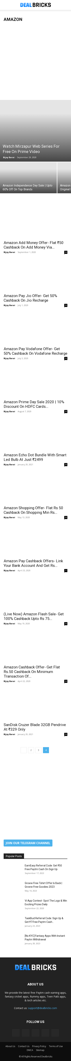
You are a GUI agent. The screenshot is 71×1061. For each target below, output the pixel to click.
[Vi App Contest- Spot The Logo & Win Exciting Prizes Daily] (13, 905)
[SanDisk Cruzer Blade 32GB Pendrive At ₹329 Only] (35, 704)
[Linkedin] (25, 1032)
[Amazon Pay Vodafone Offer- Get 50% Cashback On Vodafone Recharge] (35, 328)
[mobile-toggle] (6, 5)
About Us (10, 1046)
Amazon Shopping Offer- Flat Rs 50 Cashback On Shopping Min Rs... (33, 510)
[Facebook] (15, 1032)
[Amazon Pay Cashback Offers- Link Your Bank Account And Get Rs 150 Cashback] (35, 540)
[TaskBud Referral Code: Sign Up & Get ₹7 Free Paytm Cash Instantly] (13, 922)
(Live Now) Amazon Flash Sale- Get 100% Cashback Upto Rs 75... (34, 616)
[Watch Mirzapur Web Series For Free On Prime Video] (35, 131)
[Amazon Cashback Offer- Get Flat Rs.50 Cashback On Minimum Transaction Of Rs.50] (35, 647)
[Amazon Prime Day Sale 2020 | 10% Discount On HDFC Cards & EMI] (35, 381)
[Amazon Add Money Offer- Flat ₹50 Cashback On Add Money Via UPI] (35, 222)
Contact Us (23, 1046)
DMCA (30, 1050)
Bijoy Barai (9, 157)
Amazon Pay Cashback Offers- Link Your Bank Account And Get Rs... (33, 563)
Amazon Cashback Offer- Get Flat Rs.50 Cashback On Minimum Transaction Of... (32, 671)
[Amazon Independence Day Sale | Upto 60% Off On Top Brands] (28, 183)
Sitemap (40, 1050)
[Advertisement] (35, 62)
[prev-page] (24, 750)
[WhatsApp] (55, 1032)
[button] (66, 5)
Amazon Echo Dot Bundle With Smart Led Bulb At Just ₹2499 (35, 457)
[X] (45, 1032)
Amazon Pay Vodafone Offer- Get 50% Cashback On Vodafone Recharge (35, 351)
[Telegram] (35, 1032)
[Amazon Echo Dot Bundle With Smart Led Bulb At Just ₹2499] (35, 434)
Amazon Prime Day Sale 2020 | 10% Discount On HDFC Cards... (34, 404)
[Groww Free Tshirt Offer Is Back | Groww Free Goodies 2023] (13, 887)
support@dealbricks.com (42, 1008)
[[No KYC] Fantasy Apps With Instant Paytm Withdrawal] (13, 940)
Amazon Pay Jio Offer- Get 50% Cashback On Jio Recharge (30, 298)
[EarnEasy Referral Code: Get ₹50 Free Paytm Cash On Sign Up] (13, 870)
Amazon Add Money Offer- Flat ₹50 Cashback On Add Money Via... (34, 244)
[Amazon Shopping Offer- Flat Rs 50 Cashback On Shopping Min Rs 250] (35, 488)
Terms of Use (56, 1046)
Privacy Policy (39, 1046)
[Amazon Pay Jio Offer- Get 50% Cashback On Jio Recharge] (35, 275)
